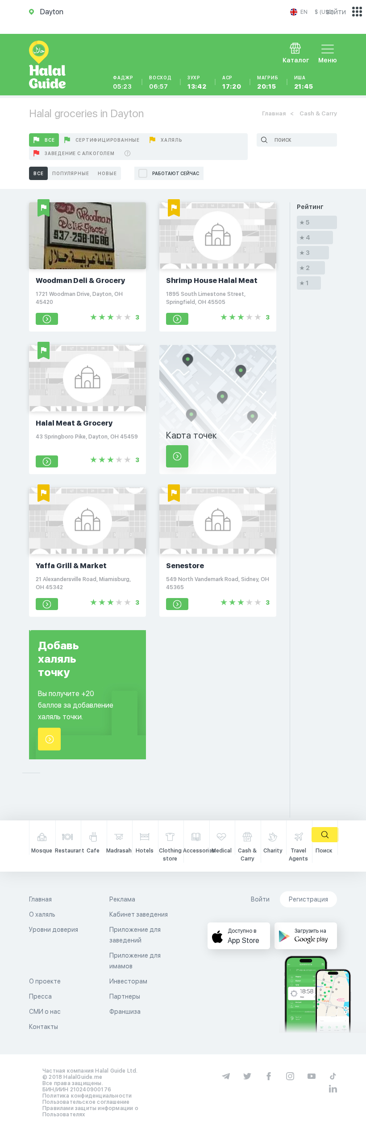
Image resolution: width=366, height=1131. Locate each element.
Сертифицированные (107, 140)
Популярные (70, 173)
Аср (231, 82)
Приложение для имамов (135, 961)
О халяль (42, 914)
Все (49, 140)
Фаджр (123, 82)
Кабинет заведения (138, 914)
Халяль (172, 140)
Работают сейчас (175, 173)
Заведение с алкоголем (80, 153)
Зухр (197, 82)
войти (336, 12)
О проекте (45, 981)
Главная (274, 113)
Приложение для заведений (135, 935)
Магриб (268, 82)
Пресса (40, 996)
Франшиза (125, 1011)
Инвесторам (128, 981)
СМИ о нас (45, 1011)
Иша (303, 82)
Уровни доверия (53, 929)
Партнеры (124, 996)
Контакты (43, 1026)
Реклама (122, 899)
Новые (107, 173)
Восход (160, 82)
